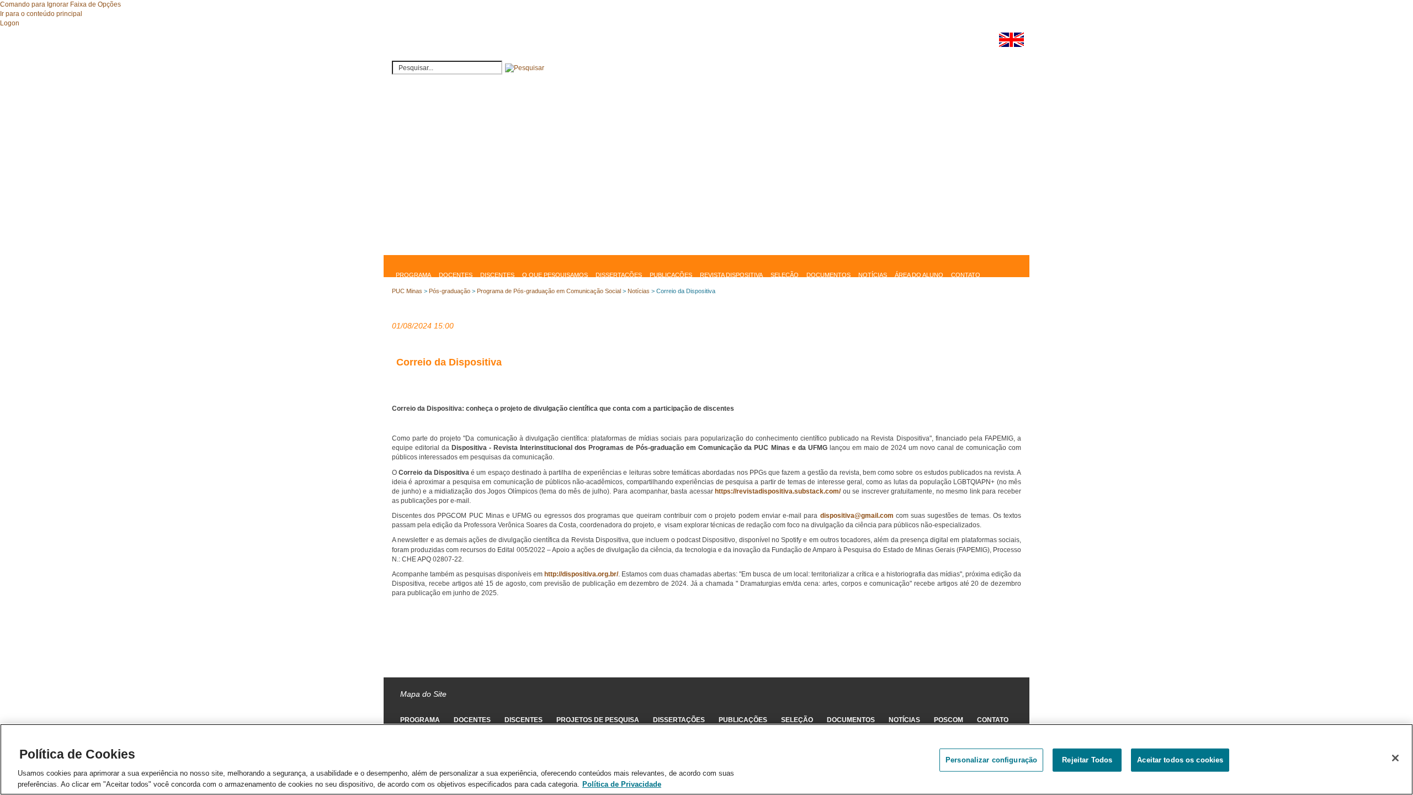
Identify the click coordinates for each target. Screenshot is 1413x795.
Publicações (671, 275)
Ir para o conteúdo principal (41, 14)
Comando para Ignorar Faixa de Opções (60, 4)
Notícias (872, 275)
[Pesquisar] (524, 68)
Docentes (455, 275)
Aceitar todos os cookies (1180, 760)
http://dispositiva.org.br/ (581, 574)
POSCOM (948, 720)
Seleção (785, 275)
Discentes (497, 275)
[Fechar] (1395, 758)
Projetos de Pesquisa (597, 720)
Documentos (828, 275)
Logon (9, 23)
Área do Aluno (919, 275)
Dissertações (619, 275)
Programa (413, 275)
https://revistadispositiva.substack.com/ (778, 491)
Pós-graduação (449, 291)
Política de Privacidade (621, 784)
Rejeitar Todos (1087, 760)
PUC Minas (407, 291)
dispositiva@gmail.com (857, 516)
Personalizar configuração (991, 760)
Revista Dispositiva (731, 275)
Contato (965, 275)
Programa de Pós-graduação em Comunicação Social (549, 291)
